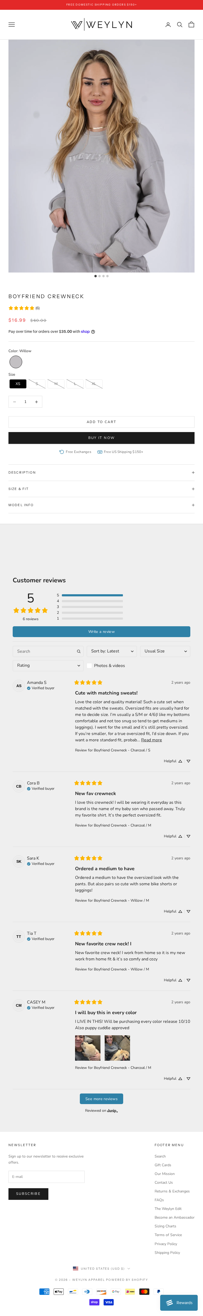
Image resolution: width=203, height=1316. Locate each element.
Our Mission (165, 1173)
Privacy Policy (166, 1243)
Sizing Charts (165, 1226)
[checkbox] (112, 665)
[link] (24, 308)
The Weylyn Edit (168, 1208)
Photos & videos (109, 666)
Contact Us (164, 1182)
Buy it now (101, 437)
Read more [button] (151, 740)
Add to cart (102, 422)
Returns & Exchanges (172, 1191)
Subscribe (28, 1193)
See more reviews (101, 1098)
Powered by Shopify (127, 1280)
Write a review (101, 631)
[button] (16, 362)
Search (160, 1156)
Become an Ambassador (175, 1217)
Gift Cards (163, 1165)
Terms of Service (168, 1234)
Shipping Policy (167, 1252)
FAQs (159, 1199)
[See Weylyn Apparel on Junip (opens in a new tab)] (112, 1110)
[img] (40, 687)
